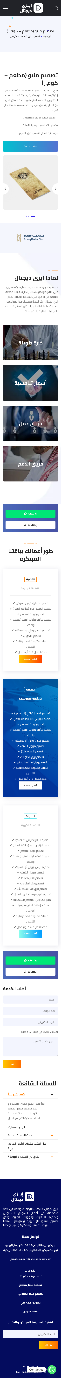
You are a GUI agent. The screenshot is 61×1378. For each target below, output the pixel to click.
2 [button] (28, 216)
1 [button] (26, 216)
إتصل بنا (32, 525)
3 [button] (33, 216)
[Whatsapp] (51, 1369)
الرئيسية (47, 36)
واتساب (32, 513)
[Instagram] (33, 1367)
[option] (31, 182)
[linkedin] (37, 1367)
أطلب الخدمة (30, 146)
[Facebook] (24, 1367)
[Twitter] (28, 1367)
